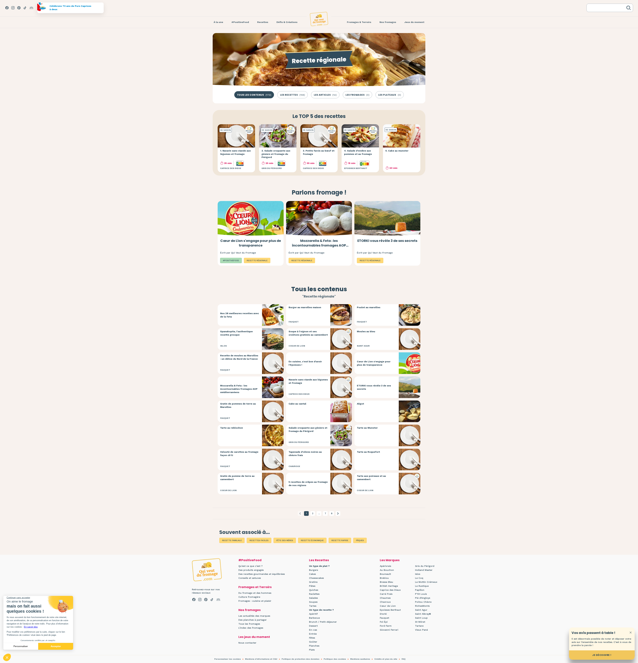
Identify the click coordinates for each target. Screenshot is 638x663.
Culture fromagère (249, 597)
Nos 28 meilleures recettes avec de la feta (239, 315)
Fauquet (384, 617)
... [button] (319, 513)
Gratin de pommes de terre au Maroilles (238, 405)
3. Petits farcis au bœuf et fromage (318, 152)
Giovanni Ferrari (389, 629)
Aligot (360, 403)
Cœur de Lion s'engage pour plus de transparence (250, 243)
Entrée (313, 633)
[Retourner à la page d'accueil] (319, 18)
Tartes (312, 606)
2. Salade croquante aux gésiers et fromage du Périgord (276, 153)
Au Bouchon (387, 570)
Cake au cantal (297, 403)
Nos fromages (249, 610)
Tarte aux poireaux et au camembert (371, 478)
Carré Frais (386, 594)
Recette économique (312, 540)
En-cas (313, 629)
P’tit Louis (421, 594)
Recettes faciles (259, 540)
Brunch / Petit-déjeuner (323, 621)
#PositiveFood (250, 560)
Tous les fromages (249, 623)
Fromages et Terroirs (255, 587)
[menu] (218, 22)
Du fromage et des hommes (254, 593)
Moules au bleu (366, 331)
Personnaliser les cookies (227, 659)
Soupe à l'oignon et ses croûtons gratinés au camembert (308, 333)
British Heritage (389, 586)
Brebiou (384, 578)
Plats (312, 649)
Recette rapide (339, 540)
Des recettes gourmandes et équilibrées (261, 574)
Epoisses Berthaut (390, 610)
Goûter (313, 641)
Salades (313, 598)
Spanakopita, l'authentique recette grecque (236, 333)
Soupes (313, 602)
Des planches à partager (252, 619)
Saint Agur (421, 610)
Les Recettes (319, 560)
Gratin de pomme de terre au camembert (237, 478)
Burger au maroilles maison (305, 307)
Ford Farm (386, 625)
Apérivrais (385, 566)
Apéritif (313, 613)
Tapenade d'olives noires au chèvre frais (305, 454)
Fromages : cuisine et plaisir (254, 601)
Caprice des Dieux (390, 590)
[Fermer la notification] (630, 632)
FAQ (403, 659)
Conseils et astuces (249, 578)
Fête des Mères (284, 540)
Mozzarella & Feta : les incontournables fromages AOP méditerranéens (319, 245)
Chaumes (385, 598)
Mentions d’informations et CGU (261, 659)
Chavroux (385, 602)
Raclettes (314, 594)
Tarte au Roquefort (368, 452)
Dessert (313, 625)
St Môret (420, 621)
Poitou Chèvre (423, 602)
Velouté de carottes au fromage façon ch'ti (239, 454)
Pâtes (312, 586)
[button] (338, 513)
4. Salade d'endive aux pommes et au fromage (358, 152)
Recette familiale (232, 540)
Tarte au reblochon (231, 427)
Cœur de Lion (388, 606)
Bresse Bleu (386, 582)
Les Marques (390, 560)
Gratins (313, 582)
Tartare (419, 625)
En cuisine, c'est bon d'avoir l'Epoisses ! (305, 363)
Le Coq (419, 578)
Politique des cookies (335, 659)
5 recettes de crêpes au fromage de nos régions (308, 484)
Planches (314, 645)
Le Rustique (422, 586)
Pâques (360, 540)
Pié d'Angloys (422, 598)
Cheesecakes (316, 578)
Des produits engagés (251, 570)
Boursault (385, 574)
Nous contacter (247, 642)
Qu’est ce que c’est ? (250, 566)
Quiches (313, 590)
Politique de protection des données (300, 659)
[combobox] (607, 7)
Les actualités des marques (254, 615)
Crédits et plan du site (385, 659)
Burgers (313, 570)
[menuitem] (218, 22)
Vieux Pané (421, 629)
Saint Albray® (423, 613)
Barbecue (314, 617)
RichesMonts (422, 606)
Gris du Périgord (424, 566)
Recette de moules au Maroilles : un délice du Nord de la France (239, 357)
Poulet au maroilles (368, 307)
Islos (417, 574)
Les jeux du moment (254, 637)
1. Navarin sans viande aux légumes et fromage (235, 152)
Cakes (312, 574)
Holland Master (423, 570)
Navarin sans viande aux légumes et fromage (308, 381)
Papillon (419, 590)
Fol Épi (384, 621)
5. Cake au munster (396, 150)
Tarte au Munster (367, 427)
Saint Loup (421, 617)
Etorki (383, 613)
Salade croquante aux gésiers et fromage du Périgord (308, 429)
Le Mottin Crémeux (426, 582)
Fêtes (312, 637)
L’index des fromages (250, 627)
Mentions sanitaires (360, 659)
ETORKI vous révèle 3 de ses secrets (387, 240)
